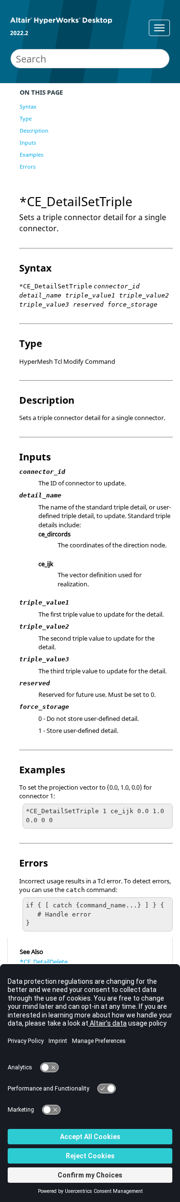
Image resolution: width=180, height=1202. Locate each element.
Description (34, 130)
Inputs (28, 142)
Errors (28, 166)
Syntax (28, 106)
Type (26, 118)
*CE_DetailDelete (44, 961)
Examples (31, 154)
